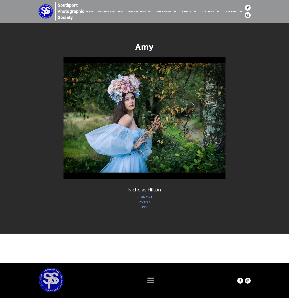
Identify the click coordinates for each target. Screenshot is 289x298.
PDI (144, 207)
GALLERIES (208, 11)
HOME (89, 11)
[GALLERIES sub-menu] (218, 11)
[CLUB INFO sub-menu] (241, 11)
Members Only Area (111, 11)
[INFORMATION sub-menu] (150, 11)
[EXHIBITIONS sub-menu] (175, 11)
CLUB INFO (231, 11)
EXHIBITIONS (164, 11)
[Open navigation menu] (151, 280)
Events (186, 11)
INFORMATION (137, 11)
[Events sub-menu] (195, 11)
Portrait (144, 202)
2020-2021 (144, 197)
